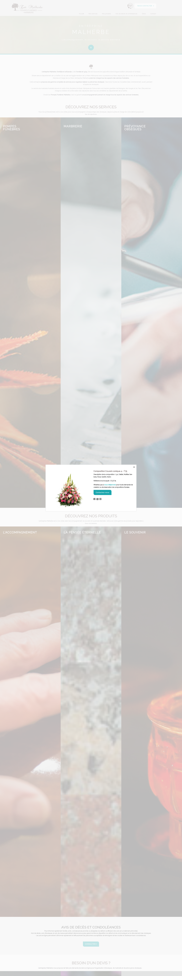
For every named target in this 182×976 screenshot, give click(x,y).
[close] (134, 467)
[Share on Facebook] (95, 499)
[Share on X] (97, 499)
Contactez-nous (102, 492)
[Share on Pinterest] (100, 499)
